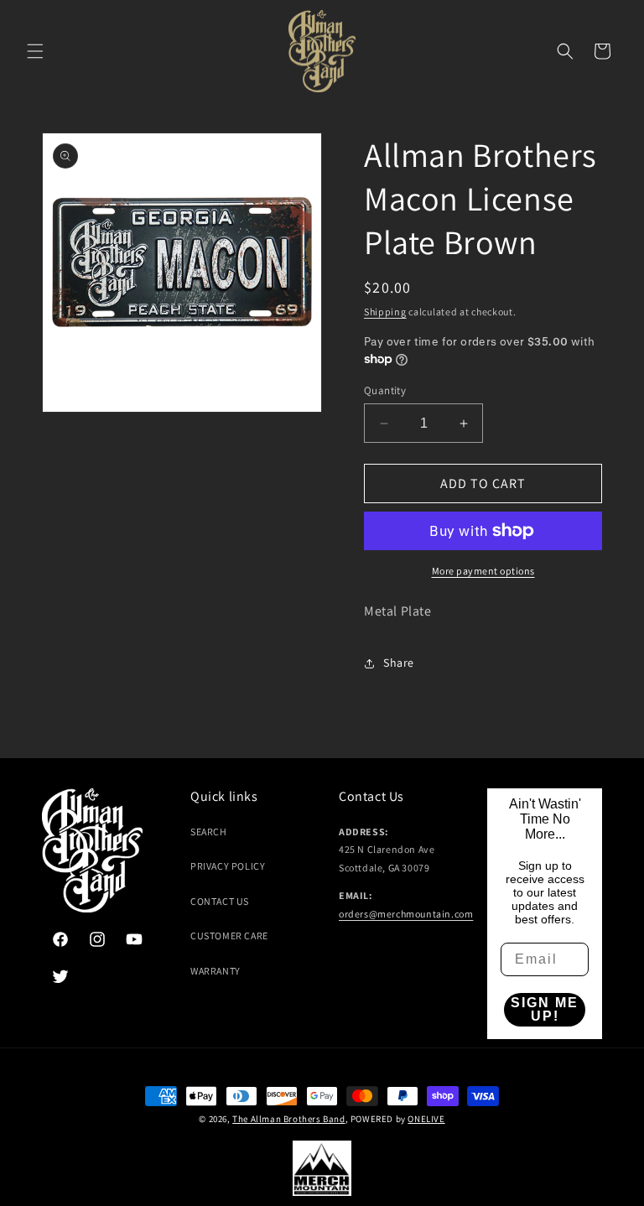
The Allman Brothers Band (288, 1119)
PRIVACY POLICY (227, 866)
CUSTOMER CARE (229, 935)
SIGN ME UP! (545, 1009)
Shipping (385, 311)
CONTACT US (219, 901)
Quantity (385, 390)
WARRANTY (215, 970)
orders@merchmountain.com (406, 913)
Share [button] (398, 662)
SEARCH (208, 831)
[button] (35, 51)
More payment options (483, 570)
